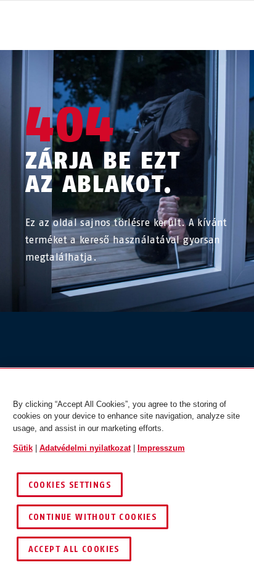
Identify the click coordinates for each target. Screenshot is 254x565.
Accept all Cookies (74, 549)
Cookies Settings (69, 485)
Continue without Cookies (92, 517)
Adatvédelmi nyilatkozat (85, 448)
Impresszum (161, 448)
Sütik (23, 448)
